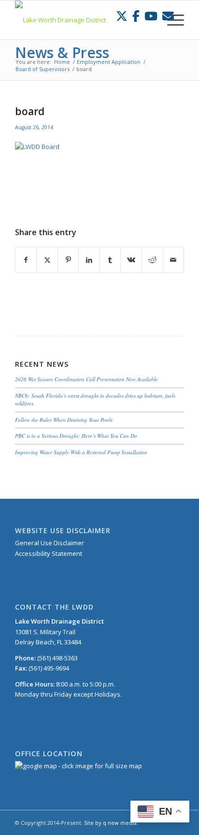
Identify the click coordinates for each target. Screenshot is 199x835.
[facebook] (136, 16)
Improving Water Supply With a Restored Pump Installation (81, 452)
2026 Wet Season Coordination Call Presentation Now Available (86, 379)
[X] (121, 16)
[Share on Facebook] (26, 259)
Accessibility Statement (48, 553)
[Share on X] (47, 259)
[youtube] (150, 16)
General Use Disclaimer (49, 542)
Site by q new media (110, 822)
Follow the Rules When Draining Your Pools (64, 419)
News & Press (62, 52)
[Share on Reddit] (152, 259)
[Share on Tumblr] (110, 259)
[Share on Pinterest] (68, 259)
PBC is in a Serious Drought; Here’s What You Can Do (76, 435)
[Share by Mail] (173, 259)
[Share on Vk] (131, 259)
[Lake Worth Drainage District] (82, 19)
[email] (168, 16)
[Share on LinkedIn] (89, 259)
